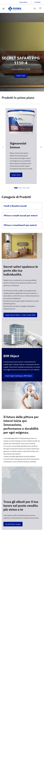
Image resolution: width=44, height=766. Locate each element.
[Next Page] (41, 147)
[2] (20, 187)
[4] (28, 187)
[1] (16, 187)
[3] (24, 187)
